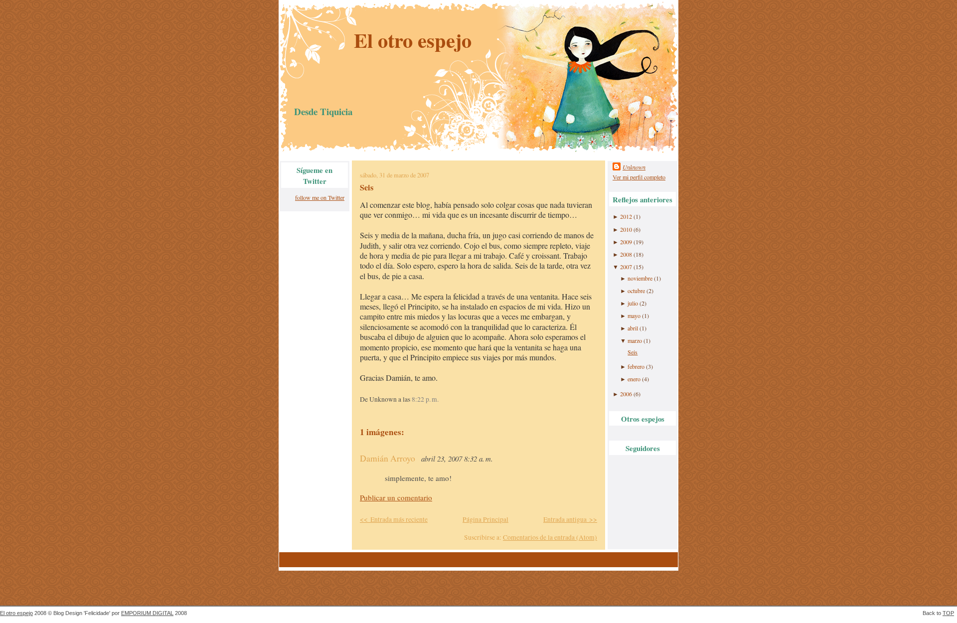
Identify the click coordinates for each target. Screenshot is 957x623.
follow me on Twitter (319, 197)
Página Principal (485, 519)
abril (633, 328)
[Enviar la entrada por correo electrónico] (441, 399)
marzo (635, 340)
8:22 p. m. (425, 399)
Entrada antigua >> (570, 519)
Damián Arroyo (387, 458)
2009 (626, 242)
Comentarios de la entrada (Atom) (550, 537)
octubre (636, 291)
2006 (626, 394)
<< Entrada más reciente (394, 519)
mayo (634, 315)
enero (634, 379)
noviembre (640, 278)
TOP (948, 613)
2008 (626, 254)
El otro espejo (413, 40)
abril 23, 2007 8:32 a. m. (457, 459)
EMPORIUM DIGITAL (147, 613)
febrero (636, 366)
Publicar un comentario (396, 497)
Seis (366, 187)
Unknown (634, 167)
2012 (626, 216)
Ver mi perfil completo (639, 177)
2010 (626, 229)
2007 (626, 267)
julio (633, 303)
